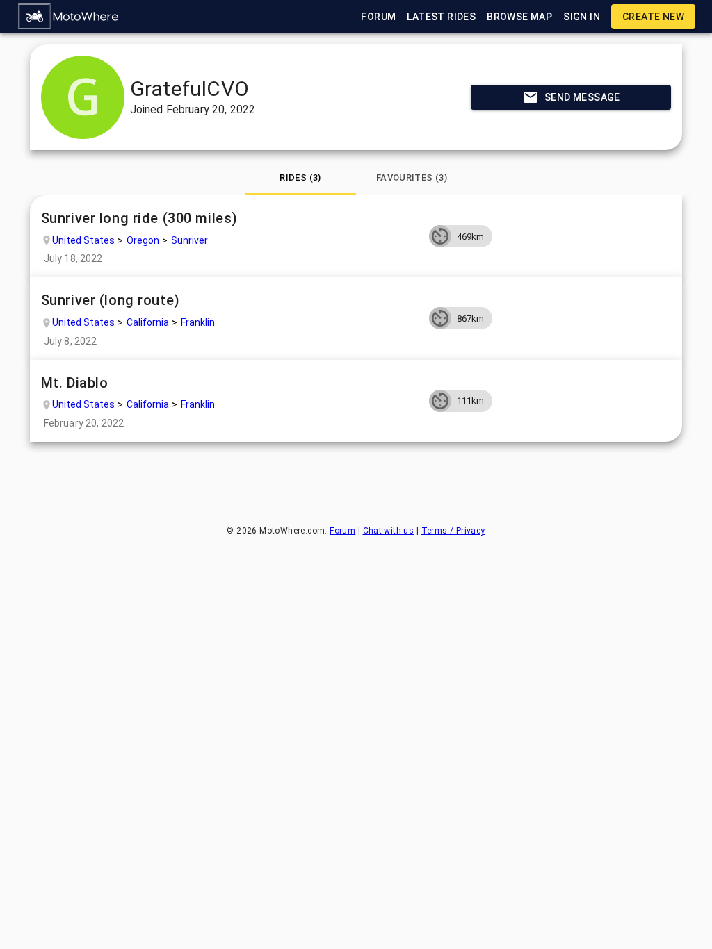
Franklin (198, 322)
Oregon (143, 240)
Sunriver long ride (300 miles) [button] (139, 218)
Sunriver (189, 240)
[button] (69, 16)
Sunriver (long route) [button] (110, 300)
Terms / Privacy (453, 531)
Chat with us (388, 531)
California (148, 322)
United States (83, 240)
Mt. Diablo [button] (74, 382)
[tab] (300, 178)
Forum (342, 531)
